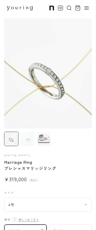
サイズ (9, 192)
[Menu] (86, 8)
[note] (52, 8)
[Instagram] (60, 8)
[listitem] (11, 139)
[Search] (69, 8)
